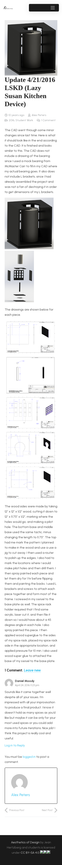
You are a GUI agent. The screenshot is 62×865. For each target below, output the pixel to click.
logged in (29, 757)
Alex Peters (39, 115)
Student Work (24, 120)
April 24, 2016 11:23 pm (27, 685)
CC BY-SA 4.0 (30, 853)
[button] (52, 8)
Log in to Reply (15, 745)
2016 (11, 120)
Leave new (32, 670)
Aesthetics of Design (25, 842)
